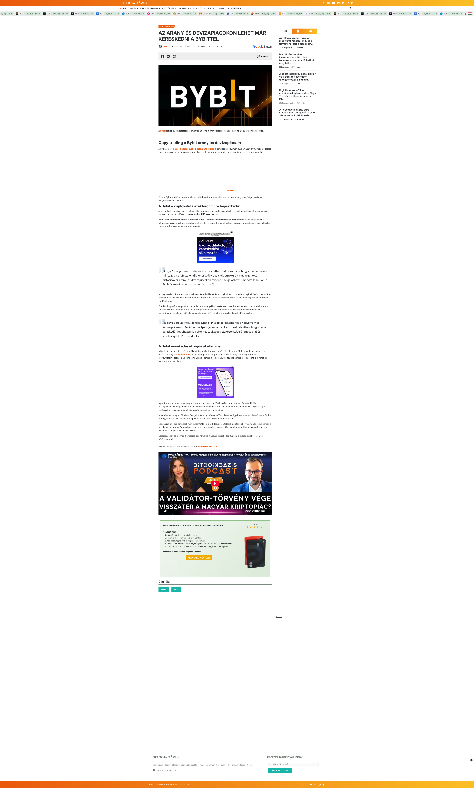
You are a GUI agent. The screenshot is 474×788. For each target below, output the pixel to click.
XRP (54, 13)
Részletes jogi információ (207, 446)
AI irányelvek (212, 765)
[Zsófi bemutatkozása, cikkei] (160, 47)
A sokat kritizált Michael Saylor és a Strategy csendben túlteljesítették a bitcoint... (297, 76)
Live (124, 8)
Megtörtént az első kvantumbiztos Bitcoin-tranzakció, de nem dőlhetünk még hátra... (296, 59)
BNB (317, 13)
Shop (221, 8)
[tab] (285, 31)
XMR (235, 13)
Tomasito (301, 103)
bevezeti (223, 197)
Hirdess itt (230, 190)
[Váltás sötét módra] (352, 3)
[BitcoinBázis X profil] (323, 3)
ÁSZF (202, 765)
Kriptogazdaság (166, 26)
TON (105, 13)
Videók (210, 8)
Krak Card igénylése (199, 557)
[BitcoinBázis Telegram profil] (343, 3)
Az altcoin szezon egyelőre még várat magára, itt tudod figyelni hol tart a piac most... (296, 41)
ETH (290, 13)
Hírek (133, 8)
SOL (27, 13)
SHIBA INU (183, 13)
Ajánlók (198, 8)
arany (164, 589)
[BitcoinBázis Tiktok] (348, 3)
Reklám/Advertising (236, 765)
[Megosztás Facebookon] (162, 56)
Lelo (298, 67)
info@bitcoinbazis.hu (166, 769)
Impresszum (158, 765)
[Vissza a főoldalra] (133, 2)
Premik (300, 48)
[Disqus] (237, 650)
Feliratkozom (280, 770)
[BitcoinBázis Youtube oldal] (333, 3)
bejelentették (184, 354)
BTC (262, 13)
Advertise (233, 8)
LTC (209, 13)
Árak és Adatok (149, 8)
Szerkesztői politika (189, 765)
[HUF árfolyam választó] (470, 13)
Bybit (163, 130)
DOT (130, 13)
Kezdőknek (168, 8)
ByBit (176, 589)
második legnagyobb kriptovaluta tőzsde (194, 148)
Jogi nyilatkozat (171, 765)
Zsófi (165, 47)
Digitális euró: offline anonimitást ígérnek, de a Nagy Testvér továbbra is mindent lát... (297, 94)
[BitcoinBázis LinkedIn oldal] (338, 3)
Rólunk (223, 765)
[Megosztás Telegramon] (168, 56)
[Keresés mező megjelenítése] (351, 8)
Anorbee (300, 119)
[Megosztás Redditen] (174, 56)
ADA (79, 13)
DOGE (156, 13)
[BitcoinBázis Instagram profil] (328, 3)
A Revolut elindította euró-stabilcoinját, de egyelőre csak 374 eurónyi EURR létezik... (297, 112)
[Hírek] (262, 47)
